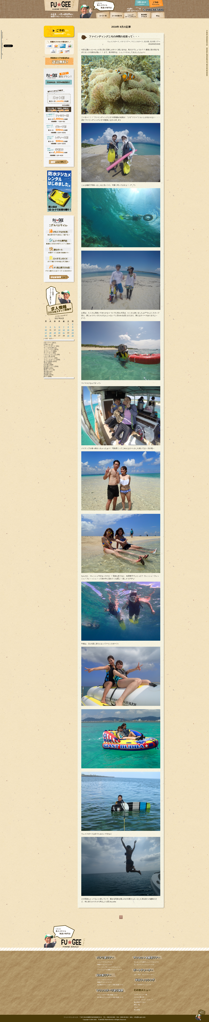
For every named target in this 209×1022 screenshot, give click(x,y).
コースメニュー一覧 (140, 994)
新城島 (46, 368)
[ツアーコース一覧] (103, 18)
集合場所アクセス (140, 1002)
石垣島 (46, 375)
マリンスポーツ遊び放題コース (107, 995)
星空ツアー (48, 370)
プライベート (49, 358)
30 (73, 336)
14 (64, 330)
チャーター (48, 353)
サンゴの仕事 (49, 348)
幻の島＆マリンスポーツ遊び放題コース (110, 985)
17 (46, 333)
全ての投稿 (48, 361)
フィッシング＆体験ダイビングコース (109, 969)
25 (50, 336)
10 (46, 330)
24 (46, 336)
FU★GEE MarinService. (106, 1019)
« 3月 (46, 339)
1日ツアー (47, 343)
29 (68, 336)
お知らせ (47, 344)
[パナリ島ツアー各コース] (110, 960)
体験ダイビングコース (104, 964)
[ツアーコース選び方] (116, 18)
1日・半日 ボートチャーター (144, 974)
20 (59, 333)
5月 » (51, 339)
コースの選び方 (139, 997)
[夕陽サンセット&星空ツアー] (147, 960)
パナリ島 (47, 356)
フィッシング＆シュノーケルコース (108, 967)
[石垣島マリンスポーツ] (110, 993)
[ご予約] (155, 4)
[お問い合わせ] (142, 4)
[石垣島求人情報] (59, 317)
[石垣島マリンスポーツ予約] (59, 37)
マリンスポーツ (50, 360)
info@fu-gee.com (139, 1017)
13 (59, 330)
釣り (45, 376)
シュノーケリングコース (105, 962)
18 (50, 333)
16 (73, 330)
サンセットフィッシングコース (144, 964)
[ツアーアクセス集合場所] (144, 18)
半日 (45, 363)
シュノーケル (49, 349)
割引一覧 (137, 1005)
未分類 (46, 371)
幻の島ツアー (49, 366)
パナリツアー (49, 355)
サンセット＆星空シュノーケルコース (146, 962)
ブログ (136, 1007)
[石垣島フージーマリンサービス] (61, 11)
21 (64, 333)
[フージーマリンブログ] (157, 18)
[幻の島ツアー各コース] (110, 978)
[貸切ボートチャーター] (147, 973)
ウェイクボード (50, 346)
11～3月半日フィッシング (142, 984)
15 (68, 330)
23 (73, 333)
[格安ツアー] (59, 162)
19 (55, 333)
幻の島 (46, 365)
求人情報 (137, 1010)
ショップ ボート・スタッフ (143, 1000)
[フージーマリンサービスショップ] (130, 18)
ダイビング (48, 351)
